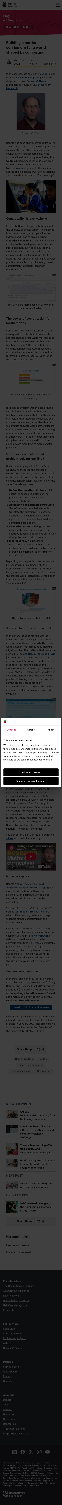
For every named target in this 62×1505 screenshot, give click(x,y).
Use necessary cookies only (31, 781)
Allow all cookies (31, 772)
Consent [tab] (11, 729)
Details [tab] (31, 729)
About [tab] (51, 729)
